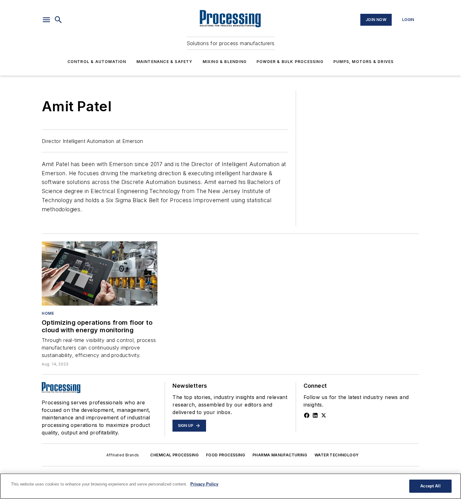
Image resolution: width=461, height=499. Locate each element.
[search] (58, 19)
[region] (230, 486)
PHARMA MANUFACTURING (279, 455)
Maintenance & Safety (164, 61)
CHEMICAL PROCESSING (174, 455)
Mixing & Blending (224, 61)
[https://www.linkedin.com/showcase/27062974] (315, 415)
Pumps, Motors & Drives (363, 61)
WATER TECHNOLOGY (336, 455)
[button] (46, 19)
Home (48, 313)
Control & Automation (96, 61)
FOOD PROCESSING (225, 455)
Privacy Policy (204, 484)
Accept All (430, 486)
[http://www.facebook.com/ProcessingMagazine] (307, 415)
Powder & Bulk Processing (290, 61)
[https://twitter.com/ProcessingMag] (324, 415)
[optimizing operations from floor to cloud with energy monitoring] (99, 273)
